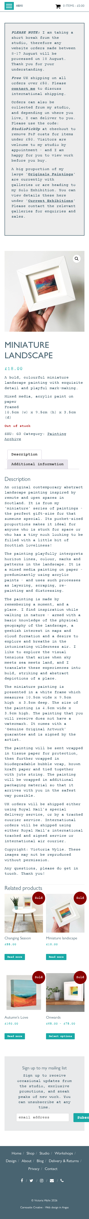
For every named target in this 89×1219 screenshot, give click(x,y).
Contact (51, 1168)
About (27, 1160)
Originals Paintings (50, 174)
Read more (14, 956)
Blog (40, 1160)
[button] (77, 259)
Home (16, 1153)
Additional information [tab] (37, 464)
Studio (44, 1153)
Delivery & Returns (64, 1160)
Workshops (64, 1153)
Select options (60, 1036)
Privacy (34, 1168)
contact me (23, 88)
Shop (30, 1153)
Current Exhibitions (50, 201)
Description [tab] (24, 454)
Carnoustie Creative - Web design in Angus (44, 1207)
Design (11, 1160)
